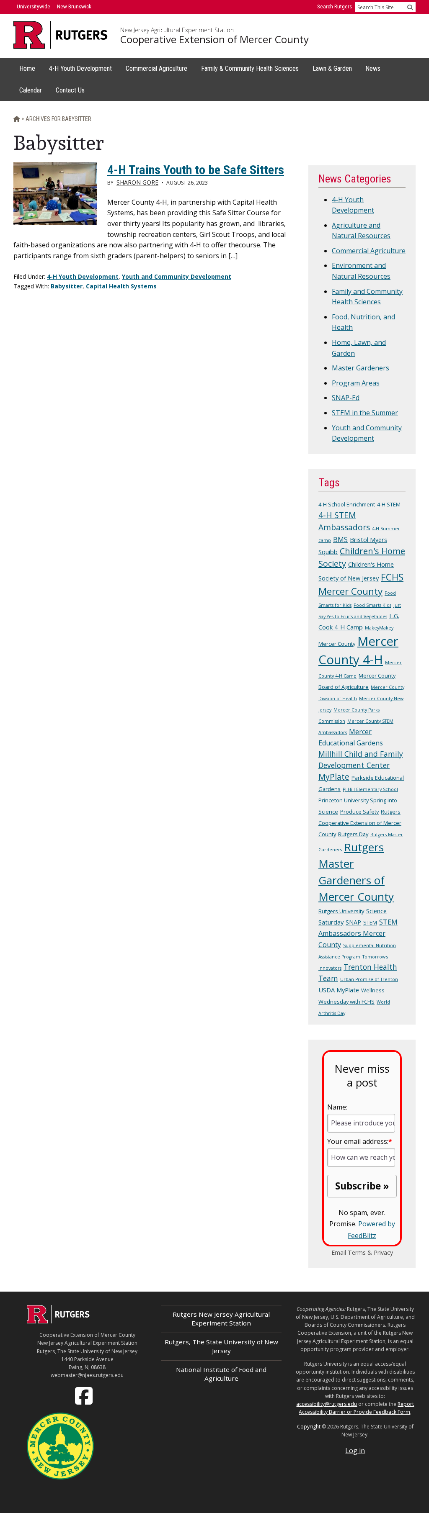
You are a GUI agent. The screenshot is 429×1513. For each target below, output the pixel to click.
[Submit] (410, 7)
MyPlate (333, 776)
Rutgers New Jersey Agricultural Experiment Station (221, 1318)
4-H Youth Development (83, 276)
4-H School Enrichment (346, 504)
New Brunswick (74, 6)
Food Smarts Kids (372, 605)
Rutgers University (341, 911)
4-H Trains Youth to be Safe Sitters (195, 169)
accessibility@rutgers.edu (326, 1404)
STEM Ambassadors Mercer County (358, 933)
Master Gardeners (360, 367)
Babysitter (67, 286)
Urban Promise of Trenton (369, 979)
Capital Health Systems (121, 286)
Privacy (383, 1252)
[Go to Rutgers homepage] (58, 1320)
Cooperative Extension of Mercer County (214, 39)
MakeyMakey (379, 628)
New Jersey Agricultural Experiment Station (177, 30)
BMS (340, 539)
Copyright (308, 1426)
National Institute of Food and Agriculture (221, 1373)
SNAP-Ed (345, 397)
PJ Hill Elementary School (370, 789)
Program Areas (356, 383)
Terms (357, 1252)
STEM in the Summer (365, 412)
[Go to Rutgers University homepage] (60, 35)
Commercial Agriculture (369, 250)
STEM (370, 922)
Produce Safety (359, 811)
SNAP (353, 922)
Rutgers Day (353, 834)
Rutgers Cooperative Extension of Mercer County (359, 823)
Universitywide (33, 6)
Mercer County (336, 643)
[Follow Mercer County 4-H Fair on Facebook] (84, 1395)
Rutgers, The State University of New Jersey (221, 1346)
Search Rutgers (334, 6)
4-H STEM (389, 504)
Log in (355, 1450)
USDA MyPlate (338, 990)
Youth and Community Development (176, 276)
